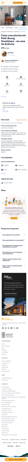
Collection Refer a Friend (7, 412)
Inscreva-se (14, 218)
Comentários (22, 27)
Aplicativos (4, 350)
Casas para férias (6, 404)
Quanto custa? (5, 367)
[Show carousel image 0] (14, 15)
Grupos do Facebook (6, 389)
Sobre (3, 344)
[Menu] (25, 3)
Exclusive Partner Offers (7, 422)
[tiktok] (8, 328)
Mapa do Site (22, 442)
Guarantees (4, 414)
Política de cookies (7, 442)
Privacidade (23, 439)
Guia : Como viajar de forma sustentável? (11, 393)
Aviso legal (15, 442)
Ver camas (3, 96)
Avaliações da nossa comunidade (9, 434)
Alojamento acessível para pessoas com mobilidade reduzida (13, 398)
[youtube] (17, 328)
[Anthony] (4, 54)
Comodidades (9, 27)
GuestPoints (4, 365)
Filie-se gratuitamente (17, 2)
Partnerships (4, 432)
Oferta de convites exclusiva (8, 400)
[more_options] (2, 459)
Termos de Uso (5, 439)
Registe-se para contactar (16, 459)
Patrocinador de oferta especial (9, 406)
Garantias (4, 369)
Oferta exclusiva (5, 428)
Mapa (16, 27)
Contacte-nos (5, 380)
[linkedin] (11, 328)
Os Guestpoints (5, 387)
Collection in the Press (7, 410)
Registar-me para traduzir (21, 119)
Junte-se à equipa (6, 346)
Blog (3, 348)
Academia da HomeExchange (8, 391)
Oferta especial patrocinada (8, 418)
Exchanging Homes (6, 408)
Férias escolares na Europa (8, 395)
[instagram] (6, 328)
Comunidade (5, 352)
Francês (20, 123)
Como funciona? (5, 363)
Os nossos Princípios (6, 361)
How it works (5, 424)
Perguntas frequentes (7, 378)
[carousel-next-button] (25, 15)
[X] (14, 328)
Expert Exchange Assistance (8, 420)
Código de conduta (14, 439)
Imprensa (4, 354)
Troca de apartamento (7, 402)
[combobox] (10, 446)
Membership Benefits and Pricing (9, 416)
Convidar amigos (6, 371)
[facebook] (3, 328)
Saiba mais (5, 111)
